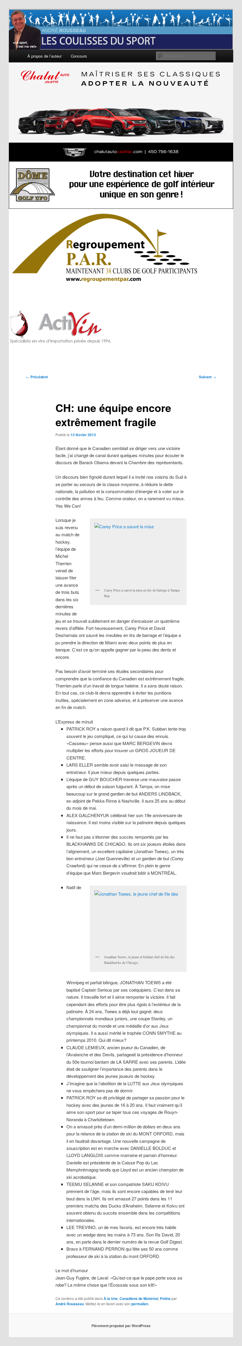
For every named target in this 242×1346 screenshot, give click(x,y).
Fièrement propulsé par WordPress (121, 1325)
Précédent (37, 376)
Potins (165, 1298)
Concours (79, 56)
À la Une (111, 1298)
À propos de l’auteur (44, 56)
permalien (139, 1303)
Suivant (207, 376)
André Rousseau (69, 1303)
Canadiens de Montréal (139, 1298)
